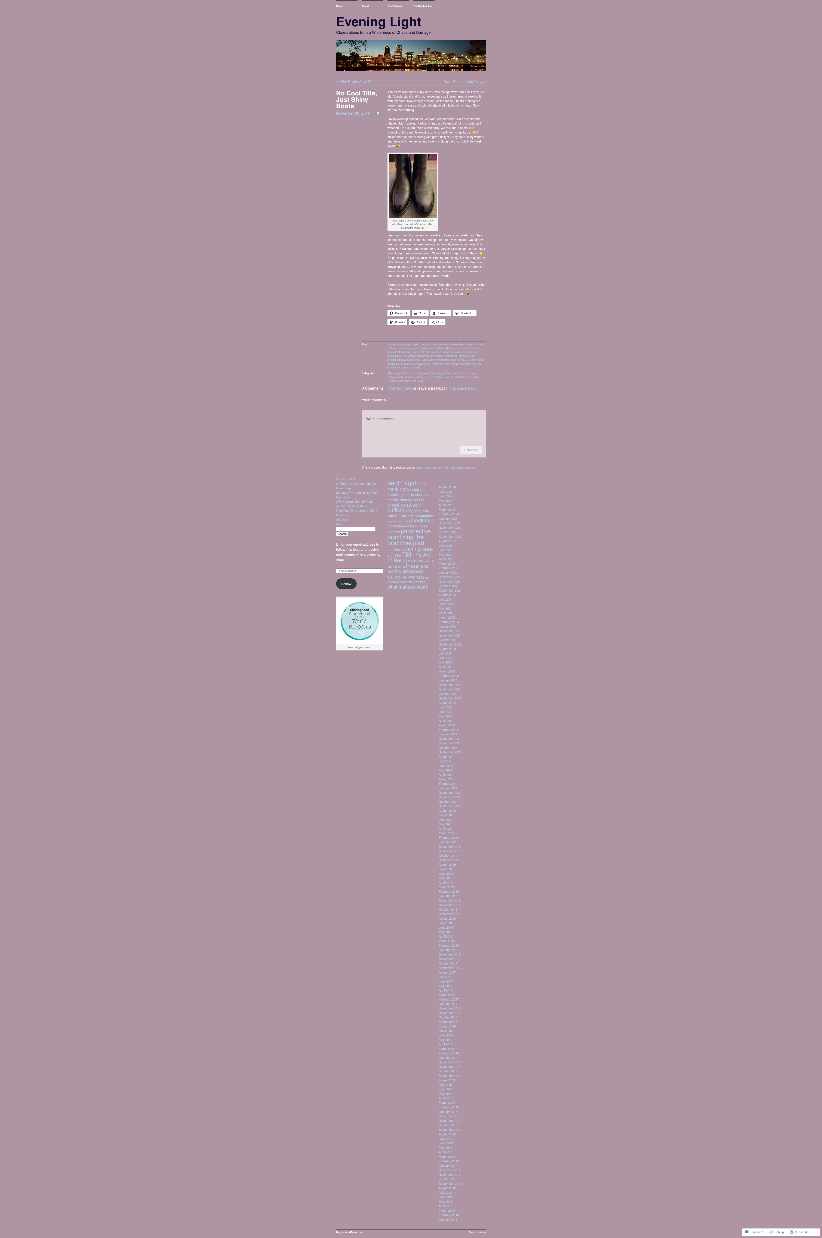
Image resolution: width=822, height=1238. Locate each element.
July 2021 (445, 761)
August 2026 (447, 487)
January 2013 (448, 1219)
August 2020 (447, 810)
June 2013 (446, 1197)
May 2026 (445, 500)
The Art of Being (414, 381)
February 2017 (449, 999)
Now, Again (343, 497)
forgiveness (421, 373)
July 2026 (445, 491)
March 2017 (447, 995)
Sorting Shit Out (346, 479)
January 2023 (448, 680)
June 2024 (446, 604)
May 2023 (445, 662)
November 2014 (450, 1120)
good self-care (423, 348)
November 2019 (450, 851)
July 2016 (445, 1031)
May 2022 (445, 716)
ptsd (401, 359)
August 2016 (447, 1026)
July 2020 (445, 815)
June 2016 (446, 1035)
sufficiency (396, 549)
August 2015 (447, 1080)
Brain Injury (407, 373)
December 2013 (450, 1170)
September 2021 (450, 752)
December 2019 (450, 846)
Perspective (435, 377)
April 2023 (446, 667)
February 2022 (449, 729)
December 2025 (450, 523)
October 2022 (448, 694)
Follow (346, 583)
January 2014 (448, 1165)
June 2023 (446, 658)
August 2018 (447, 918)
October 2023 (448, 640)
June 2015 (446, 1089)
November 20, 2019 (353, 113)
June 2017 (446, 981)
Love (474, 373)
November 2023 (450, 635)
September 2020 (450, 806)
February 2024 (449, 622)
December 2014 (450, 1116)
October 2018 (448, 909)
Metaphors (393, 377)
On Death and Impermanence (356, 483)
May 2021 (445, 770)
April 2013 (446, 1206)
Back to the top (477, 1232)
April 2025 (446, 559)
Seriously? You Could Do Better (357, 492)
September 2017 (450, 968)
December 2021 (450, 738)
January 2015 (448, 1111)
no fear (408, 356)
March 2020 (447, 833)
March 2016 (447, 1049)
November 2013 (450, 1174)
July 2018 (445, 923)
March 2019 (447, 887)
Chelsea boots (439, 344)
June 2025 (446, 550)
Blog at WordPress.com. (349, 1232)
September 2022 (450, 698)
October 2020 (448, 801)
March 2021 (447, 779)
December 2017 (450, 954)
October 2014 (448, 1125)
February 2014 (449, 1161)
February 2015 (449, 1107)
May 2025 (445, 554)
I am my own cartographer (414, 515)
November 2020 (450, 797)
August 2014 (447, 1134)
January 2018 (448, 950)
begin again (412, 344)
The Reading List (422, 5)
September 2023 (450, 644)
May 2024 (445, 608)
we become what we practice (408, 579)
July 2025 (445, 545)
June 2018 (446, 927)
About (365, 5)
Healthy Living (461, 373)
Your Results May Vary (463, 81)
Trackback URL (463, 388)
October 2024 (448, 586)
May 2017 (445, 986)
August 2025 (447, 541)
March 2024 (447, 617)
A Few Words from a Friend (355, 501)
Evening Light (378, 21)
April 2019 (446, 882)
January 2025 (448, 572)
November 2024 (450, 581)
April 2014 (446, 1152)
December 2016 (450, 1008)
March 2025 (447, 563)
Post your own (399, 388)
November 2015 (450, 1066)
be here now (406, 485)
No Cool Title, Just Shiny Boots (356, 99)
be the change (395, 344)
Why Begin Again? (355, 81)
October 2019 (448, 855)
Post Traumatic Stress (456, 377)
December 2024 (450, 577)
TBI (468, 359)
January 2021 (448, 788)
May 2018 (445, 932)
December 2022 (450, 685)
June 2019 (446, 873)
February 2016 (449, 1053)
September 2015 (450, 1075)
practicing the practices (405, 539)
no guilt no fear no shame (428, 356)
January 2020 (448, 842)
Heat (339, 524)
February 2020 (449, 837)
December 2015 (450, 1062)
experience (407, 348)
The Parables (394, 5)
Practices (475, 377)
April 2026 (446, 505)
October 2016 (448, 1017)
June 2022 (446, 712)
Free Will (435, 373)
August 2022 (447, 703)
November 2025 (450, 527)
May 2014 (445, 1147)
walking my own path (444, 363)
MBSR (399, 356)
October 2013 (448, 1179)
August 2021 (447, 756)
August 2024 (447, 595)
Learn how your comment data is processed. (446, 467)
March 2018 (447, 941)
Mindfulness (408, 377)
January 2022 (448, 734)
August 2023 (447, 649)
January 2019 (448, 896)
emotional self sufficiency (404, 507)
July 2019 (445, 869)
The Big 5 (413, 561)
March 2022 (447, 725)
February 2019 (449, 891)
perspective (450, 356)
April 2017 (446, 990)
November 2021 (450, 743)
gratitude (446, 373)
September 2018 (450, 914)
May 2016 (445, 1040)
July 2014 (445, 1138)
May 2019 (445, 878)
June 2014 (446, 1143)
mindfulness (396, 525)
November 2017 (450, 959)
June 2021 (446, 765)
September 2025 (450, 536)
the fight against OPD (408, 363)
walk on (425, 363)
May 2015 (445, 1093)
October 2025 (448, 532)
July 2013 (445, 1192)
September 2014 (450, 1129)
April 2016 (446, 1044)
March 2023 (447, 671)
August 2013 (447, 1188)
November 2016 (450, 1013)
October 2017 (448, 963)
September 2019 (450, 860)
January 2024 (448, 626)
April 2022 (446, 720)
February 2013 (449, 1215)
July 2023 (445, 653)
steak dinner (458, 359)
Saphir (425, 359)
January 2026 (448, 518)
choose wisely (457, 344)
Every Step (343, 488)
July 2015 (445, 1084)
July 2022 (445, 707)
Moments (422, 377)
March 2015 (447, 1102)
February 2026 (449, 514)
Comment (471, 450)
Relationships (395, 381)
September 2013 (450, 1183)
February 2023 (449, 676)
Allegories (393, 373)
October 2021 (448, 747)
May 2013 (445, 1201)
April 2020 (446, 828)
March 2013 (447, 1210)
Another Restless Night (351, 506)
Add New (342, 519)
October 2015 (448, 1071)
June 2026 (446, 496)
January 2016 (448, 1057)
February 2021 (449, 783)
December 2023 (450, 631)
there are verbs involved (408, 568)
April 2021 (446, 774)
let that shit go (403, 352)
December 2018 (450, 900)
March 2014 (447, 1156)
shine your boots (440, 359)
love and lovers (421, 352)
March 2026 (447, 509)
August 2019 (447, 864)
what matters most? (409, 367)
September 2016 (450, 1022)
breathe (425, 344)
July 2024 (445, 599)
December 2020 (450, 792)
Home (339, 5)
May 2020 (445, 824)
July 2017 (445, 977)
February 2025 (449, 568)
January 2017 (448, 1004)
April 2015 (446, 1098)
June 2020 (446, 819)
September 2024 (450, 590)
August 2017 (447, 972)
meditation (422, 520)
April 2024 (446, 613)
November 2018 (450, 905)
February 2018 (449, 945)
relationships (412, 359)
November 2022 (450, 689)
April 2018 (446, 936)
